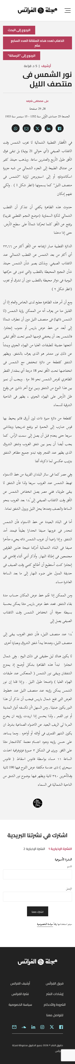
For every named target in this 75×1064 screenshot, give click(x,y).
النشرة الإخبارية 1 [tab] (60, 849)
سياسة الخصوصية (45, 924)
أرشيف (46, 66)
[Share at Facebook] (60, 128)
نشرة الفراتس (20, 994)
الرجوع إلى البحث (19, 30)
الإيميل (69, 888)
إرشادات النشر (54, 994)
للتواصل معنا (54, 1015)
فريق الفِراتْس (55, 983)
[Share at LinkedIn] (49, 128)
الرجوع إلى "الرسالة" (21, 55)
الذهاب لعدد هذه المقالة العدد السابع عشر (37, 43)
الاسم (69, 866)
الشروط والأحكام (55, 1004)
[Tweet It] (38, 128)
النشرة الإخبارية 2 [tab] (34, 849)
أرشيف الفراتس (20, 983)
